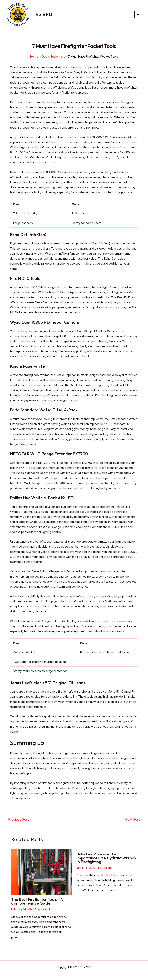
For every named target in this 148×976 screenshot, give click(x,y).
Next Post (134, 819)
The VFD (42, 14)
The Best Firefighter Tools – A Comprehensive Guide (37, 901)
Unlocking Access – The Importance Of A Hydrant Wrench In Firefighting (106, 858)
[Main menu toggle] (138, 14)
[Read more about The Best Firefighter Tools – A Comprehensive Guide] (41, 872)
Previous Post (16, 819)
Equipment (43, 909)
